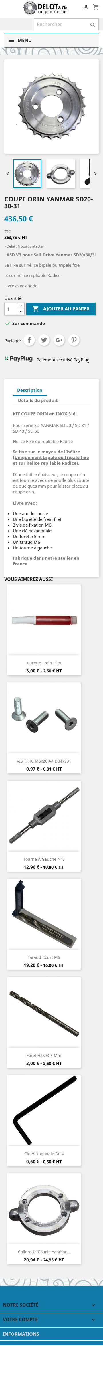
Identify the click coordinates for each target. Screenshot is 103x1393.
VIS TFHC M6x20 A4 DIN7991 (44, 761)
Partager (29, 340)
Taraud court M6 (44, 957)
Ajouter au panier (61, 308)
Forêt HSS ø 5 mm (44, 1055)
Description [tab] (29, 390)
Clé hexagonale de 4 (44, 1153)
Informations (21, 1334)
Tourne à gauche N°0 (44, 859)
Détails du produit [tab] (38, 400)
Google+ (59, 340)
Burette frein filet (44, 663)
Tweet (44, 340)
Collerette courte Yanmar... (44, 1252)
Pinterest (74, 340)
